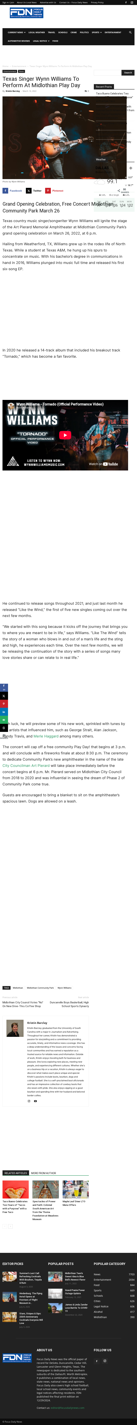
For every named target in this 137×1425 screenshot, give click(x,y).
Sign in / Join (8, 2)
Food (55, 41)
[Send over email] (4, 720)
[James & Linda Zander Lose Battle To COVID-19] (55, 1308)
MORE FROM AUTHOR (43, 1173)
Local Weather (37, 32)
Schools (62, 32)
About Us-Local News (27, 2)
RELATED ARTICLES (16, 1173)
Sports (95, 32)
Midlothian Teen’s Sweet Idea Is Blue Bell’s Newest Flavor (75, 1276)
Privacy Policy (97, 2)
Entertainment (113, 32)
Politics (84, 32)
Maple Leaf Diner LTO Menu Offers (111, 125)
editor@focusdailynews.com (67, 1407)
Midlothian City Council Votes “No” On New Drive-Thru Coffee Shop (22, 1004)
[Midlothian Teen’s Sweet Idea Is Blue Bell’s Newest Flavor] (55, 1277)
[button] (130, 32)
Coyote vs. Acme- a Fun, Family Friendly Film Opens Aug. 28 (113, 143)
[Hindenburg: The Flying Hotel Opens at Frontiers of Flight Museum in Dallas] (9, 1297)
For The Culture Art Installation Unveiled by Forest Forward (113, 134)
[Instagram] (132, 2)
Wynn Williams (64, 987)
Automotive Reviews (19, 41)
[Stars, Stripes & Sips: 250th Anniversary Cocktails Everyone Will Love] (9, 1317)
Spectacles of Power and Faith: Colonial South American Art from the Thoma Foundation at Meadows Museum (115, 112)
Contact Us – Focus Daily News (73, 2)
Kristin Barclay (13, 91)
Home (5, 66)
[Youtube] (37, 1101)
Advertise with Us (48, 2)
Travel (51, 32)
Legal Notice (40, 41)
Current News (15, 32)
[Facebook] (126, 2)
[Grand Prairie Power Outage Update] (55, 1294)
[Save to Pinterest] (4, 704)
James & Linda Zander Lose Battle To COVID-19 (76, 1307)
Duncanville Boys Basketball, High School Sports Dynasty (69, 1004)
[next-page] (10, 1226)
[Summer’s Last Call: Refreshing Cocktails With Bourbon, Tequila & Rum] (9, 1277)
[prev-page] (4, 1226)
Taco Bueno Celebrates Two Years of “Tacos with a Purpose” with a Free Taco (114, 97)
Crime (74, 32)
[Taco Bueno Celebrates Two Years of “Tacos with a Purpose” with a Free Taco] (15, 1189)
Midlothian (18, 987)
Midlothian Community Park (40, 987)
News (21, 71)
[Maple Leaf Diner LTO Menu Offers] (76, 1189)
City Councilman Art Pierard (26, 765)
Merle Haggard (46, 736)
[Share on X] (4, 696)
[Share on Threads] (4, 728)
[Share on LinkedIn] (4, 712)
